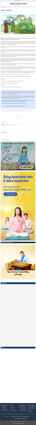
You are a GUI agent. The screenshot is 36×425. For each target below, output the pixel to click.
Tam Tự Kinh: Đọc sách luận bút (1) (6, 286)
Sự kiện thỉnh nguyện (23, 408)
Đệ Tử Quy (12, 408)
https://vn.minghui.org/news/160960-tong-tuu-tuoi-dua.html (14, 81)
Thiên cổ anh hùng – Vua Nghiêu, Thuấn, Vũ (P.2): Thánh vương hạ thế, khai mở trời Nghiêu (9, 316)
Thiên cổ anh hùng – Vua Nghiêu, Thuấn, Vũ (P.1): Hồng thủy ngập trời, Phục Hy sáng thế (9, 306)
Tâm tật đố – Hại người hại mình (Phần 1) (12, 83)
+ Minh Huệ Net (4, 407)
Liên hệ (24, 421)
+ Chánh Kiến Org (4, 408)
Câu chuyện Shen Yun (23, 410)
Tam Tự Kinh (13, 407)
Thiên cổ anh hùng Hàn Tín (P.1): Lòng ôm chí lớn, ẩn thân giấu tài (9, 326)
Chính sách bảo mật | (14, 421)
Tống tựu (30, 110)
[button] (1, 4)
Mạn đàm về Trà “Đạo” (4, 350)
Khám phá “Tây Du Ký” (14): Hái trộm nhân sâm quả (9, 380)
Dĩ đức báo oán (13, 110)
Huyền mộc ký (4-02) (4, 360)
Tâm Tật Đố (27, 110)
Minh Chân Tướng (21, 110)
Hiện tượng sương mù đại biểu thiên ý (7, 370)
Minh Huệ (4, 79)
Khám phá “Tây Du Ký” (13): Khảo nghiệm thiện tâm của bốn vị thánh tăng (9, 390)
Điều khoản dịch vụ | (20, 421)
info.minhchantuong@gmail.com (9, 106)
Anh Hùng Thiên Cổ (23, 407)
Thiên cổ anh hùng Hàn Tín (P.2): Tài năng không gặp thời (9, 336)
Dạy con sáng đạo (13, 410)
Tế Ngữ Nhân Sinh (31, 407)
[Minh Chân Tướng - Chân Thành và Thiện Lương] (19, 4)
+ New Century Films (5, 410)
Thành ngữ (30, 411)
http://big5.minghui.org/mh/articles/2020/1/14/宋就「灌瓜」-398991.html (16, 74)
